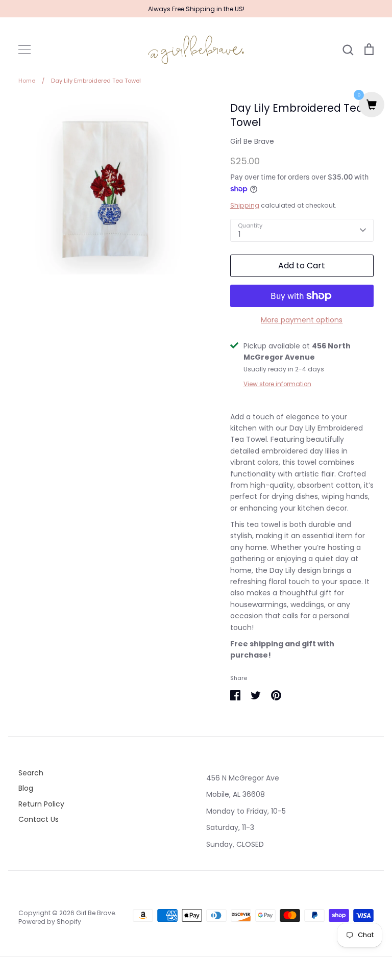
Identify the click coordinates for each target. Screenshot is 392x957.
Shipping (244, 205)
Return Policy (41, 804)
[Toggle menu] (24, 49)
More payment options (301, 320)
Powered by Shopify (49, 921)
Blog (25, 788)
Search (30, 773)
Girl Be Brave (252, 141)
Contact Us (38, 819)
